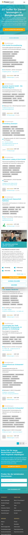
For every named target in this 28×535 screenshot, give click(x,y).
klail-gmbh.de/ (15, 67)
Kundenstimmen (17, 492)
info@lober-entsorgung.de (8, 375)
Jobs (15, 489)
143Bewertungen (10, 182)
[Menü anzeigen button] (24, 2)
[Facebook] (9, 524)
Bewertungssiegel (5, 482)
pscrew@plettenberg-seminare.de (9, 139)
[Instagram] (22, 524)
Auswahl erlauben (14, 281)
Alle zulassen (14, 277)
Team (15, 487)
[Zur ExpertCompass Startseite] (9, 2)
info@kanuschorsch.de (7, 209)
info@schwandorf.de (14, 335)
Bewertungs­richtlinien (6, 516)
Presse (15, 503)
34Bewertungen (10, 304)
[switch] (15, 267)
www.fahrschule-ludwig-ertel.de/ (9, 176)
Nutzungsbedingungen (10, 528)
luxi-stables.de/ (19, 298)
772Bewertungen (10, 146)
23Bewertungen (10, 382)
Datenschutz (17, 528)
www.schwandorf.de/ (7, 337)
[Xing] (12, 524)
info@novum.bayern (6, 413)
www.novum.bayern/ (17, 413)
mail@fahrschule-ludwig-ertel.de (9, 175)
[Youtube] (19, 524)
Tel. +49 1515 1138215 (7, 138)
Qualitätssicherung (10, 529)
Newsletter (16, 505)
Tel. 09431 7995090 (6, 296)
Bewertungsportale (5, 508)
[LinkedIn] (16, 524)
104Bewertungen (10, 215)
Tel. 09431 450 (5, 335)
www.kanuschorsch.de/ (18, 209)
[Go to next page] (26, 425)
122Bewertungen (10, 111)
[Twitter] (5, 524)
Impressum (17, 529)
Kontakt (15, 494)
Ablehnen (14, 285)
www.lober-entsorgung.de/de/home (10, 377)
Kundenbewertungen (5, 511)
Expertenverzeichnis (18, 513)
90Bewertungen (10, 343)
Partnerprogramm (5, 492)
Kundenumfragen (5, 484)
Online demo (16, 508)
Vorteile (2, 487)
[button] (10, 71)
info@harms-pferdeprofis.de (8, 298)
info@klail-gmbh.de (6, 67)
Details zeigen (21, 274)
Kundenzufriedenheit (5, 513)
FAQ (2, 505)
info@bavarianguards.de (7, 103)
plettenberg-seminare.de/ (8, 141)
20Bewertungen (10, 419)
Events (2, 518)
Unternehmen (17, 484)
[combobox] (14, 462)
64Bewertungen (10, 73)
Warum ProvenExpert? (19, 482)
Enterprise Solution (5, 489)
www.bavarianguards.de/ (7, 105)
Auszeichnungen (4, 494)
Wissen (2, 503)
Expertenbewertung (18, 511)
